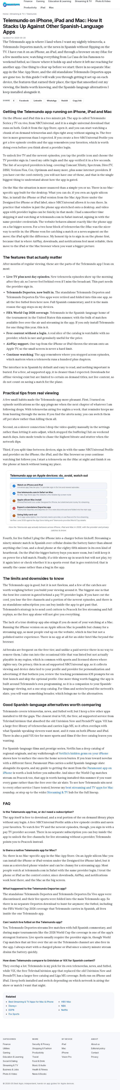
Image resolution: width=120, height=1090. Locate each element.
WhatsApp (51, 100)
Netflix (64, 1010)
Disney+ (12, 1005)
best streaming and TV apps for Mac (89, 787)
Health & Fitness (40, 1069)
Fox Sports (13, 1014)
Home (5, 14)
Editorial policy (98, 1048)
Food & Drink (38, 1061)
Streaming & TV (17, 14)
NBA (63, 1005)
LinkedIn (38, 100)
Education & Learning (13, 1057)
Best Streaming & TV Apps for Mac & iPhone (30, 1001)
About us (95, 1044)
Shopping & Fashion (42, 1048)
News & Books (39, 1074)
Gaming (6, 1052)
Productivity (30, 7)
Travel (35, 1057)
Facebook (24, 100)
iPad (43, 7)
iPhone (65, 1052)
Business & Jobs (11, 1069)
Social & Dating (10, 1061)
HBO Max (66, 1001)
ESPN (11, 1010)
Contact (95, 1052)
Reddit (64, 100)
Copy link (77, 100)
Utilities (6, 1048)
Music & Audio (39, 1065)
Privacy (94, 1057)
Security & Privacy (41, 1044)
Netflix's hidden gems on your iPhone (83, 753)
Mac (51, 7)
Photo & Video (10, 1074)
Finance (7, 1044)
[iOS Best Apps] (11, 4)
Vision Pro (67, 1057)
